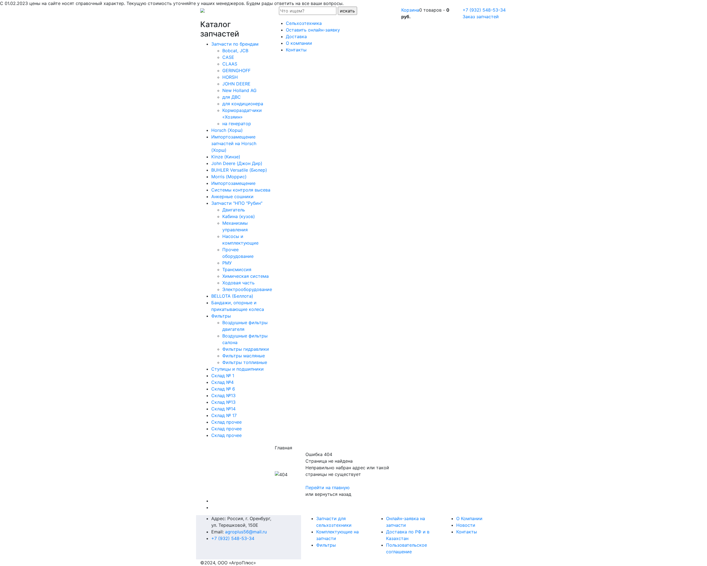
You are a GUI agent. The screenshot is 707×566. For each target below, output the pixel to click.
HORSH (230, 77)
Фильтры (221, 316)
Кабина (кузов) (238, 216)
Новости (465, 525)
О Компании (469, 518)
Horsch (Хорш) (227, 130)
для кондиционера (242, 103)
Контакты (466, 531)
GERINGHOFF (236, 70)
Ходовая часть (238, 282)
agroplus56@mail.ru (246, 531)
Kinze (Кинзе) (225, 156)
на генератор (236, 123)
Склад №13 (223, 395)
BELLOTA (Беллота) (232, 296)
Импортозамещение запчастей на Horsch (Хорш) (233, 143)
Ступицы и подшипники (237, 369)
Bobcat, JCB (235, 50)
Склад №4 (222, 382)
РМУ (227, 263)
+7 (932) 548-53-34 (484, 10)
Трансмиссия (236, 269)
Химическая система (245, 276)
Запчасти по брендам (234, 44)
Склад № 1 (222, 375)
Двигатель (233, 210)
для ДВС (231, 97)
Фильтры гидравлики (245, 349)
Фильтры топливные (244, 362)
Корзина (410, 10)
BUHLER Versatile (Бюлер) (239, 170)
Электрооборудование (247, 289)
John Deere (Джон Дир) (236, 163)
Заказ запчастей (481, 16)
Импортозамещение (233, 183)
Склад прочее (226, 422)
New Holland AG (239, 90)
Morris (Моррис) (229, 176)
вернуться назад (333, 494)
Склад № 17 (224, 415)
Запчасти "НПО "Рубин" (236, 203)
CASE (228, 57)
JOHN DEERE (236, 84)
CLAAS (229, 64)
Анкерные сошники (232, 196)
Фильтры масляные (243, 355)
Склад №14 (223, 409)
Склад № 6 (223, 389)
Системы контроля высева (240, 190)
